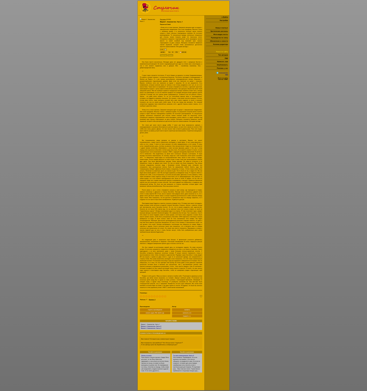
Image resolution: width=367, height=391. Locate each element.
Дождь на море (146, 355)
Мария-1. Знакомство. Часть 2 (151, 326)
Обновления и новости (219, 41)
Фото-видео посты (220, 34)
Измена (170, 55)
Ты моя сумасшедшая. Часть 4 (183, 355)
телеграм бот (223, 73)
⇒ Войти (224, 17)
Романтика (164, 55)
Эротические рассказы (219, 31)
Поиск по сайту (222, 52)
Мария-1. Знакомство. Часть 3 (151, 328)
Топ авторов (223, 55)
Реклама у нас (222, 68)
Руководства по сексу (219, 38)
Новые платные (222, 28)
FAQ (226, 58)
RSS (226, 75)
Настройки (224, 20)
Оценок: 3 (152, 299)
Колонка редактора (220, 44)
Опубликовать (222, 65)
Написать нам (222, 61)
